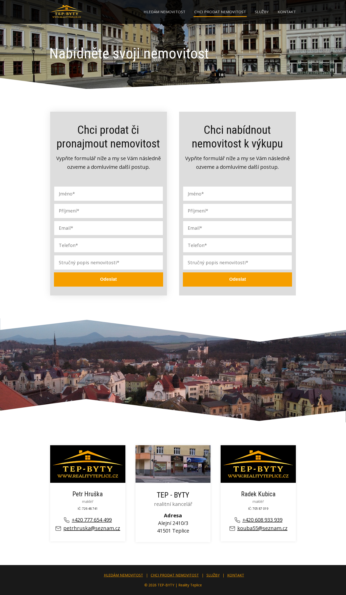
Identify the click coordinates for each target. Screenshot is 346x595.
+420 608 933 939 (262, 519)
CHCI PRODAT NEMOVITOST (220, 11)
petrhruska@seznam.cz (91, 528)
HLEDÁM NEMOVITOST (164, 11)
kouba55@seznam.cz (262, 528)
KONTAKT (287, 11)
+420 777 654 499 (92, 519)
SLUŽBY (262, 11)
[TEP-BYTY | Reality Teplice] (66, 12)
